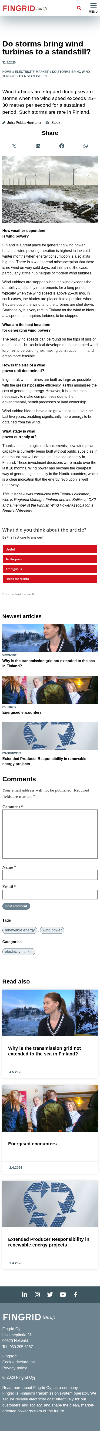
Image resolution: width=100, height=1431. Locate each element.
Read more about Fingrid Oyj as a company (40, 1387)
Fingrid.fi (9, 1356)
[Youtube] (63, 1294)
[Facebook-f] (75, 1294)
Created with (16, 594)
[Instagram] (37, 1294)
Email (9, 886)
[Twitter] (50, 1294)
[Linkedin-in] (24, 1294)
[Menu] (93, 5)
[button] (79, 8)
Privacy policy (14, 1368)
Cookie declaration (18, 1362)
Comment (12, 807)
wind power (52, 930)
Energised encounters (22, 712)
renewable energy (20, 930)
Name (9, 867)
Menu (93, 11)
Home (6, 72)
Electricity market (32, 72)
